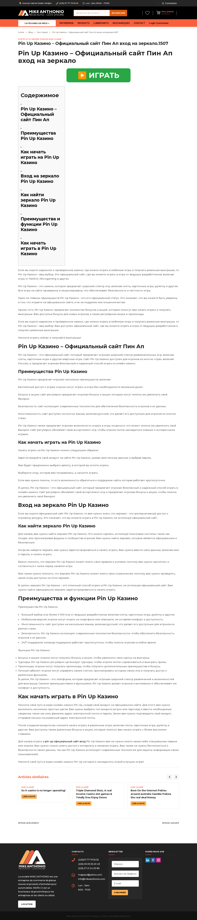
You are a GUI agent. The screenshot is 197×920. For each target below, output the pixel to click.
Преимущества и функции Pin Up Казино (40, 224)
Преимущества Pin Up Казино (38, 135)
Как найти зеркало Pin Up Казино (38, 200)
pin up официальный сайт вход (65, 741)
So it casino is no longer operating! (43, 790)
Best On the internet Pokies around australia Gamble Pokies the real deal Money (151, 794)
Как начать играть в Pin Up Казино (38, 248)
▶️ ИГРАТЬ (98, 75)
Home (21, 32)
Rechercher (118, 13)
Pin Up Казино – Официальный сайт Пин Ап (39, 114)
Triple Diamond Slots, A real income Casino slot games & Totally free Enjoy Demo (94, 794)
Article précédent (28, 823)
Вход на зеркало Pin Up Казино (40, 178)
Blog (30, 32)
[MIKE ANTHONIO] (41, 12)
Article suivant (170, 823)
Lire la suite (29, 796)
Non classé (42, 32)
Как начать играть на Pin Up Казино (40, 157)
